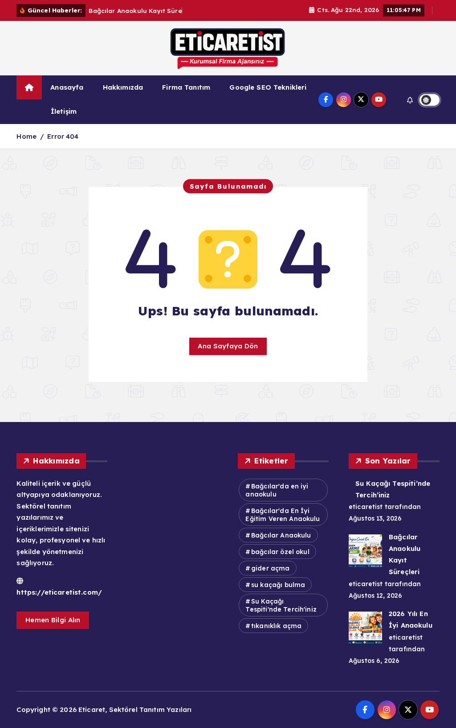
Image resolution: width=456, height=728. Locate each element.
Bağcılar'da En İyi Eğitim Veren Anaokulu (282, 515)
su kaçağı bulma (278, 585)
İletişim (64, 111)
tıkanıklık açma (276, 626)
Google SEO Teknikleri (267, 87)
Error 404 (62, 136)
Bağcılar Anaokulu (281, 535)
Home (26, 136)
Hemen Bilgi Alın (53, 620)
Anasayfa (66, 87)
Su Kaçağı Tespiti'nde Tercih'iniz (280, 605)
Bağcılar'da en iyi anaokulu (276, 490)
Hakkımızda (123, 87)
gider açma (270, 568)
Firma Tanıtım (186, 87)
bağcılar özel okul (280, 552)
